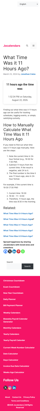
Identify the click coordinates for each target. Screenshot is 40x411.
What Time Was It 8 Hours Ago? (18, 230)
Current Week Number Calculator (19, 347)
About (7, 397)
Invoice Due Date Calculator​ (16, 366)
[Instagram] (10, 388)
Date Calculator (10, 354)
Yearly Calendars (11, 334)
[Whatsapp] (23, 251)
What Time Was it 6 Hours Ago (17, 219)
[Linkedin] (14, 251)
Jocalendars (11, 45)
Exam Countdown (11, 287)
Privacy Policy (29, 397)
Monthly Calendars (12, 328)
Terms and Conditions (20, 401)
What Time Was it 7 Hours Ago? (18, 225)
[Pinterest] (18, 251)
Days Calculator (10, 360)
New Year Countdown (13, 293)
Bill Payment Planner (13, 305)
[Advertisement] (20, 20)
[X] (10, 251)
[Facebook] (5, 251)
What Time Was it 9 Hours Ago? (18, 236)
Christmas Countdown (14, 281)
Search (10, 262)
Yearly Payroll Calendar (14, 340)
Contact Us (16, 397)
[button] (27, 45)
